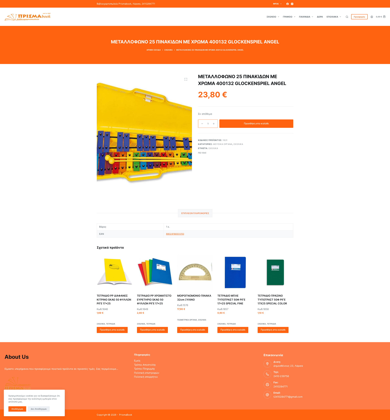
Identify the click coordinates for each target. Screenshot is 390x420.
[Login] (372, 17)
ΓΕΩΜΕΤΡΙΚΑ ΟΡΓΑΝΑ (187, 320)
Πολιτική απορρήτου (146, 376)
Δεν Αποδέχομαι (39, 409)
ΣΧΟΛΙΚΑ (238, 144)
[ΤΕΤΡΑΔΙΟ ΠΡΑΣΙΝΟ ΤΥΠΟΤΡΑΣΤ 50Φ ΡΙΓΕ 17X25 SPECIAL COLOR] (275, 272)
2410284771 (280, 386)
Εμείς (137, 360)
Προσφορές (359, 17)
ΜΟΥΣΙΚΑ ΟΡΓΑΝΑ (222, 144)
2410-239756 (281, 376)
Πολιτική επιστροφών (146, 372)
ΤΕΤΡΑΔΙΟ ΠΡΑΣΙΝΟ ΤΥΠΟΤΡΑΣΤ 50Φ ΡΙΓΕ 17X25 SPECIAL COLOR (272, 299)
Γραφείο (287, 16)
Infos (276, 4)
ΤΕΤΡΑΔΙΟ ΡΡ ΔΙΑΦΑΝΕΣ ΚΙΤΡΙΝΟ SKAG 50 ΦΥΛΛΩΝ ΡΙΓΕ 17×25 (114, 299)
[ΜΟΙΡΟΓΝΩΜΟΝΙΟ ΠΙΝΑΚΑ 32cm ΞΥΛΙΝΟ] (195, 272)
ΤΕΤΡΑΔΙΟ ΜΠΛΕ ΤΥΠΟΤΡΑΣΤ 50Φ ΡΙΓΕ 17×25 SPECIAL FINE (231, 299)
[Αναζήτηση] (347, 17)
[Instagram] (292, 4)
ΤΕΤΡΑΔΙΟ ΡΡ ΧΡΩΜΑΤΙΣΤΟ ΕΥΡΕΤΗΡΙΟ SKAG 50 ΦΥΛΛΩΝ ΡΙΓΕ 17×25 (154, 299)
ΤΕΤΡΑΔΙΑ (110, 324)
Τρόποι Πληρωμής (144, 368)
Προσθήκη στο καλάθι (256, 123)
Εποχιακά (332, 16)
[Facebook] (287, 4)
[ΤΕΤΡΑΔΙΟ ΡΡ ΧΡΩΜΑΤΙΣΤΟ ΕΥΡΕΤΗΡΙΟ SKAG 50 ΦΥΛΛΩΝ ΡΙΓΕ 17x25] (155, 272)
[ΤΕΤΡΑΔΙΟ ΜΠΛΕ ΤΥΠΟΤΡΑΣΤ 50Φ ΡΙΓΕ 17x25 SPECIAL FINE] (235, 272)
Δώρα (320, 16)
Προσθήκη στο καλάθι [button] (112, 329)
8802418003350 (175, 233)
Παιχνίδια (304, 16)
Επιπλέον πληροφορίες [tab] (195, 213)
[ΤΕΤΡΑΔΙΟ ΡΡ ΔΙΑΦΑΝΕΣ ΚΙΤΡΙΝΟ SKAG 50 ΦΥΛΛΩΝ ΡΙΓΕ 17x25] (114, 272)
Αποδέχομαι (17, 409)
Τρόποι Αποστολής (145, 364)
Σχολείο (271, 16)
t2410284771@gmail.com (288, 396)
